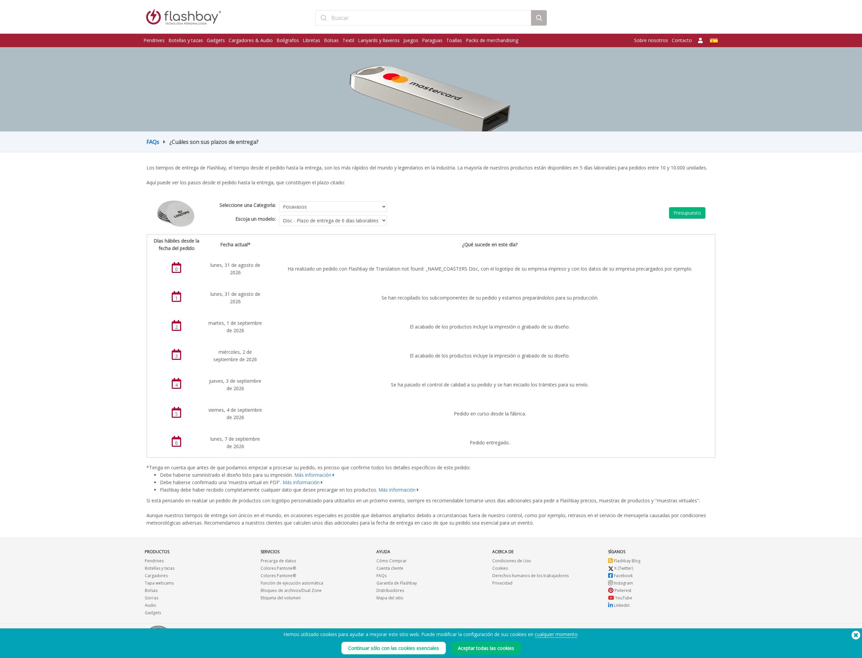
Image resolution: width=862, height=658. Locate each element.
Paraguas (432, 40)
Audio (150, 605)
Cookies (500, 568)
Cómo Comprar (391, 561)
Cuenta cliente (389, 568)
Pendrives (154, 40)
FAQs (152, 142)
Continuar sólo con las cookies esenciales (393, 648)
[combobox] (423, 18)
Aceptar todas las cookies (486, 648)
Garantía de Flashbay (396, 583)
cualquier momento (556, 634)
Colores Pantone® (278, 568)
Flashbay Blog (626, 561)
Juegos (410, 40)
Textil (348, 40)
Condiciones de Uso (511, 561)
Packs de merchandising (492, 40)
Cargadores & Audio (251, 40)
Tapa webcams (159, 583)
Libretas (311, 40)
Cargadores (156, 575)
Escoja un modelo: (255, 219)
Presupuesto (687, 213)
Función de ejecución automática (292, 583)
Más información (312, 475)
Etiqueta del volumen (281, 598)
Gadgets (216, 40)
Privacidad (502, 583)
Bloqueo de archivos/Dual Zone (291, 590)
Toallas (454, 40)
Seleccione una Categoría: (248, 205)
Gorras (151, 598)
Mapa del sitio (389, 598)
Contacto (682, 40)
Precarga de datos (278, 561)
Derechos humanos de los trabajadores (530, 575)
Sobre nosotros (651, 40)
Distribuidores (390, 590)
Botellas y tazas (185, 40)
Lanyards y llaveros (379, 40)
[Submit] (323, 17)
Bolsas (331, 40)
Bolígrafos (287, 40)
